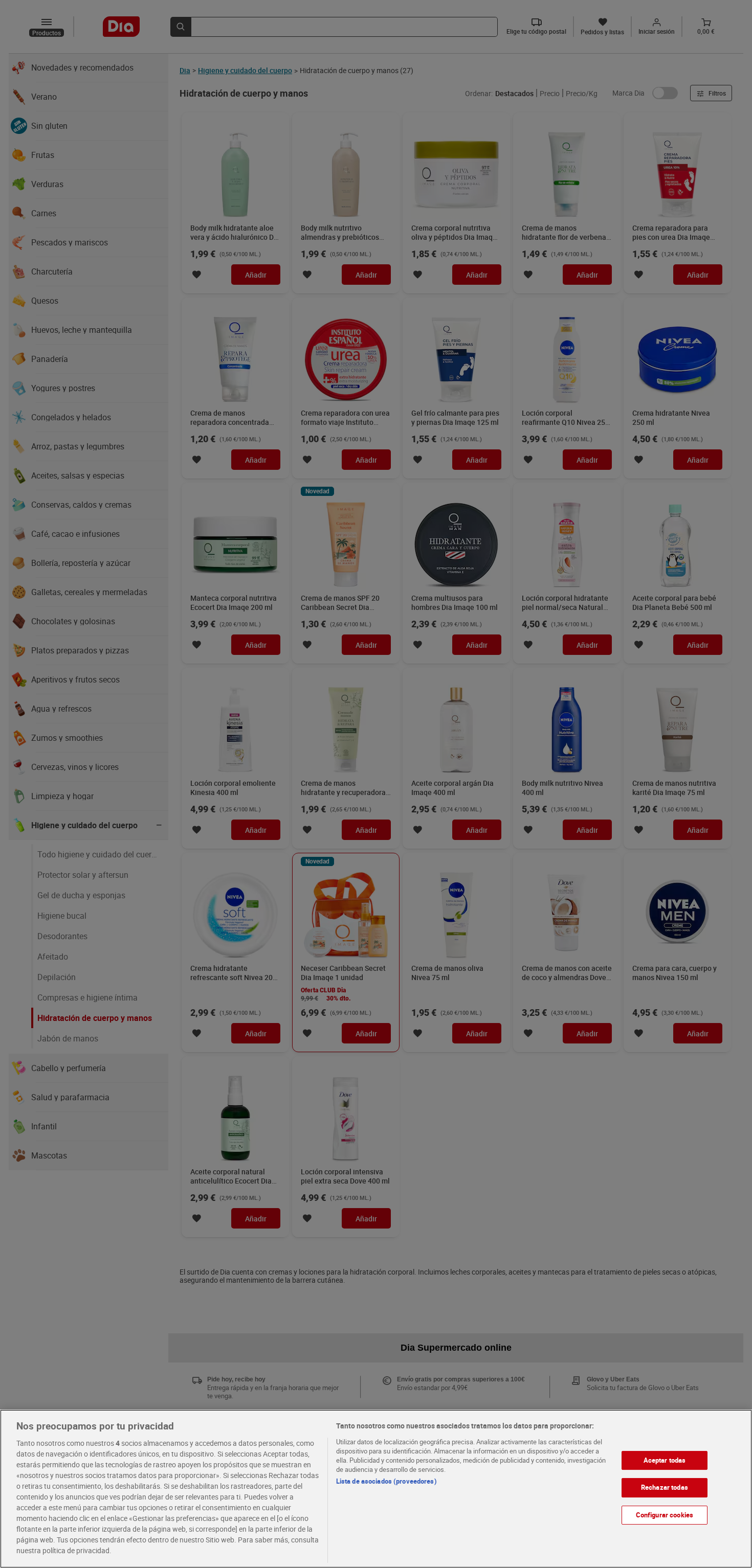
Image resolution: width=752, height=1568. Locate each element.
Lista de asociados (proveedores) (386, 1481)
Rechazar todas (664, 1487)
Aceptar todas (665, 1460)
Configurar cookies (664, 1514)
